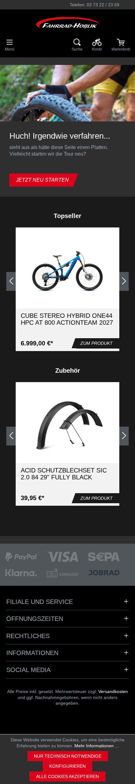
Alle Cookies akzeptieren (67, 776)
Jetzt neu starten (42, 180)
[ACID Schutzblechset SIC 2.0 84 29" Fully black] (67, 426)
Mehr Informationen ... (96, 745)
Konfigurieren (67, 766)
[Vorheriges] (11, 281)
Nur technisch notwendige (67, 756)
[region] (67, 281)
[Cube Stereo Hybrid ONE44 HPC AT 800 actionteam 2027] (67, 271)
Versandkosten (113, 691)
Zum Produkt (96, 343)
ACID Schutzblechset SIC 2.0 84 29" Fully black (64, 474)
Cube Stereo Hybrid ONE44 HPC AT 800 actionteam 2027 (67, 319)
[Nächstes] (124, 281)
